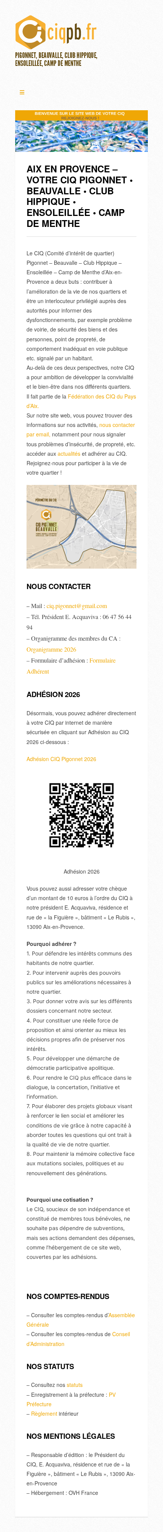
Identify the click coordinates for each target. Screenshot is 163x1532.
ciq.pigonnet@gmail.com (77, 606)
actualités (69, 453)
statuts (75, 1384)
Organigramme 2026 (51, 649)
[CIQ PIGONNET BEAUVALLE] (57, 43)
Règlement (44, 1413)
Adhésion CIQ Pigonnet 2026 (61, 759)
